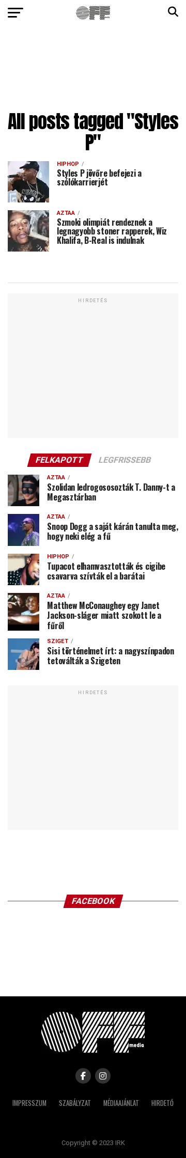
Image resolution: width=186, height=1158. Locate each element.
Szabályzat (75, 1103)
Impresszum (29, 1103)
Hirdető (162, 1103)
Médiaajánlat (121, 1103)
